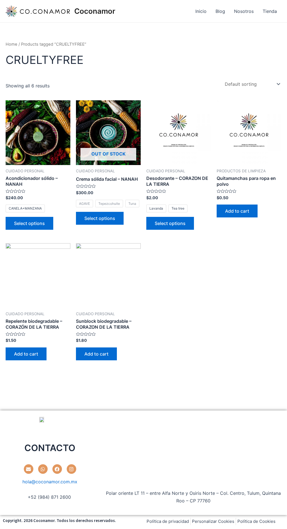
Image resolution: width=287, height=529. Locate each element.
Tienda (270, 11)
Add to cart (237, 211)
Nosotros (244, 11)
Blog (220, 11)
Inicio (201, 11)
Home (11, 44)
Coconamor (94, 11)
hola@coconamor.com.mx (49, 481)
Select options (29, 223)
